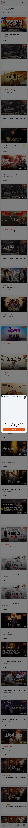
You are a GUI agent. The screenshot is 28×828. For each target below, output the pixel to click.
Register (14, 429)
